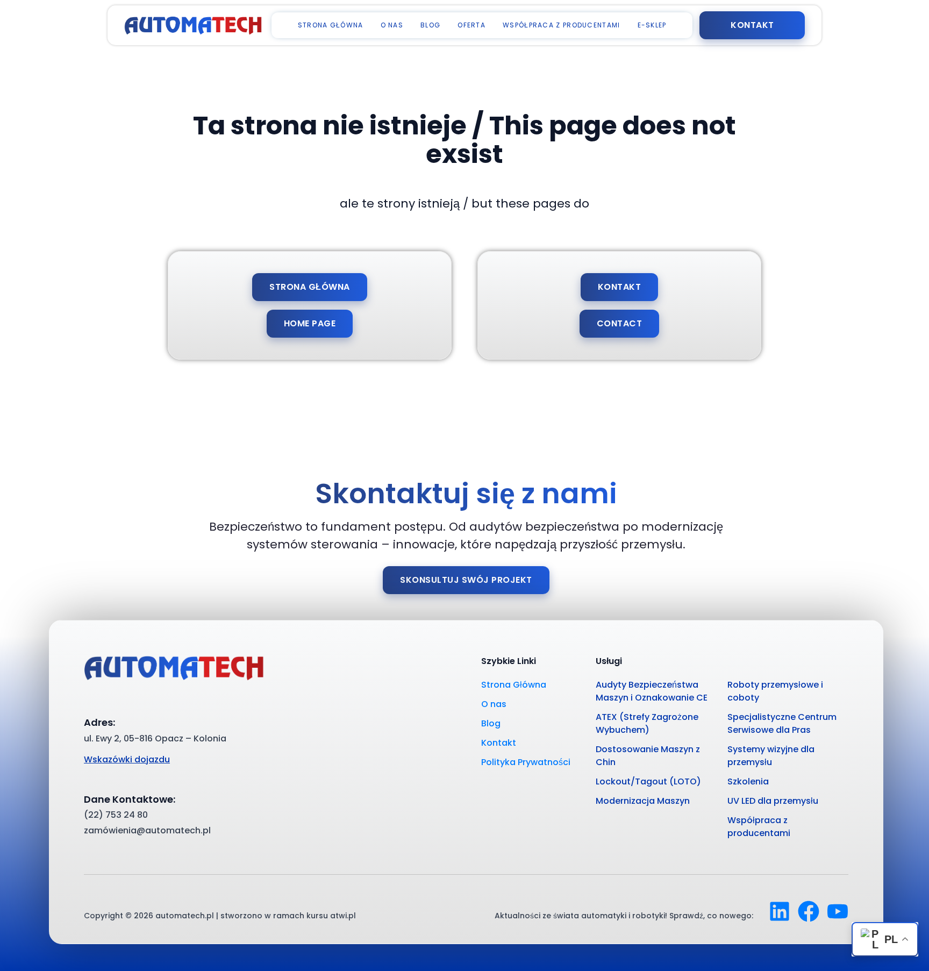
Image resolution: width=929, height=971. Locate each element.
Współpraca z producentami (561, 25)
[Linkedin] (779, 911)
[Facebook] (808, 911)
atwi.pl (343, 915)
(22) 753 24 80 (116, 815)
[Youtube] (837, 911)
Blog (430, 25)
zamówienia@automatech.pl (147, 830)
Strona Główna (330, 25)
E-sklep (652, 25)
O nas (392, 25)
